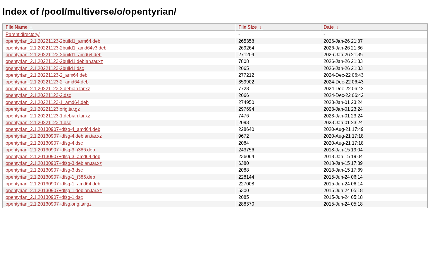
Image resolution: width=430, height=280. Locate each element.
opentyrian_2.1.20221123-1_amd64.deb (47, 102)
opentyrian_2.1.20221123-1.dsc (38, 122)
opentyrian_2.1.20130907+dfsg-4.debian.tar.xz (54, 136)
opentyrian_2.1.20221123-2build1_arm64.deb (53, 41)
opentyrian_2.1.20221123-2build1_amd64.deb (54, 54)
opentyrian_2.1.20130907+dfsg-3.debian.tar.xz (54, 163)
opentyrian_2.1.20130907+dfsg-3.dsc (44, 170)
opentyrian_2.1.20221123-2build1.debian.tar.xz (54, 61)
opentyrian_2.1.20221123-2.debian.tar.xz (48, 88)
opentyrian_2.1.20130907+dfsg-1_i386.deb (50, 177)
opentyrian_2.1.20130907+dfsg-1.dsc (44, 197)
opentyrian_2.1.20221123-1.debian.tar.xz (48, 115)
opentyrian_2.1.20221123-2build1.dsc (45, 68)
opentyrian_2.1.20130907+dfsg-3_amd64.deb (53, 156)
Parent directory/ (22, 34)
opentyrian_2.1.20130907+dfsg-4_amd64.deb (53, 129)
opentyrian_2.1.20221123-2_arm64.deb (46, 75)
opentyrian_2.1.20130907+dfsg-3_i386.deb (50, 149)
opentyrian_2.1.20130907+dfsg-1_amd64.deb (53, 183)
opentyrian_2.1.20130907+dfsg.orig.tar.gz (49, 204)
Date (329, 27)
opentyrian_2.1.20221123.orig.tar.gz (43, 109)
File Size (247, 27)
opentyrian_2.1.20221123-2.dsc (38, 95)
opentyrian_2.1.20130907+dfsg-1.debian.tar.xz (54, 190)
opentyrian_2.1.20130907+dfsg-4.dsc (44, 143)
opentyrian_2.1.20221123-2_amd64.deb (47, 81)
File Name (16, 27)
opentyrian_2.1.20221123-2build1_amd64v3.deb (56, 47)
